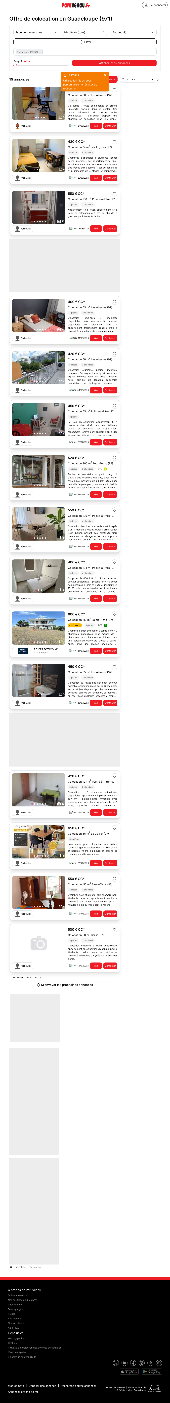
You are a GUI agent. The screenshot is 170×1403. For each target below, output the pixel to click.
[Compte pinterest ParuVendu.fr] (150, 1363)
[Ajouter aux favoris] (114, 89)
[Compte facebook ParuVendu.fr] (133, 1363)
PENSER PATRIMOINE (46, 649)
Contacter (110, 125)
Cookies (12, 1343)
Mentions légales (17, 1352)
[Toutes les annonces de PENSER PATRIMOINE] (22, 651)
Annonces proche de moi (23, 1391)
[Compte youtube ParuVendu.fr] (159, 1363)
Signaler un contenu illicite (22, 1356)
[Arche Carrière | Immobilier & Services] (154, 1389)
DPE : (102, 469)
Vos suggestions (17, 1338)
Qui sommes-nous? (18, 1295)
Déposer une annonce (42, 1385)
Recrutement (15, 1304)
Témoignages (15, 1309)
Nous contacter (16, 1323)
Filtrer (87, 42)
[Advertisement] (92, 1018)
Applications (14, 1318)
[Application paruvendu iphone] (129, 1372)
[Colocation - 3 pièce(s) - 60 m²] (38, 944)
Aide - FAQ (14, 1327)
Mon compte (16, 1385)
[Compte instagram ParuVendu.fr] (142, 1363)
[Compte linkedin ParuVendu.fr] (125, 1363)
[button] (33, 117)
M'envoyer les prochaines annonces (67, 985)
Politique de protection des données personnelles (34, 1347)
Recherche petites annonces (78, 1385)
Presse (11, 1313)
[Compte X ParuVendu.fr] (116, 1363)
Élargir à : (21, 61)
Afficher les (114, 63)
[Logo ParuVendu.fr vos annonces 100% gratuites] (76, 9)
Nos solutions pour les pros (22, 1299)
